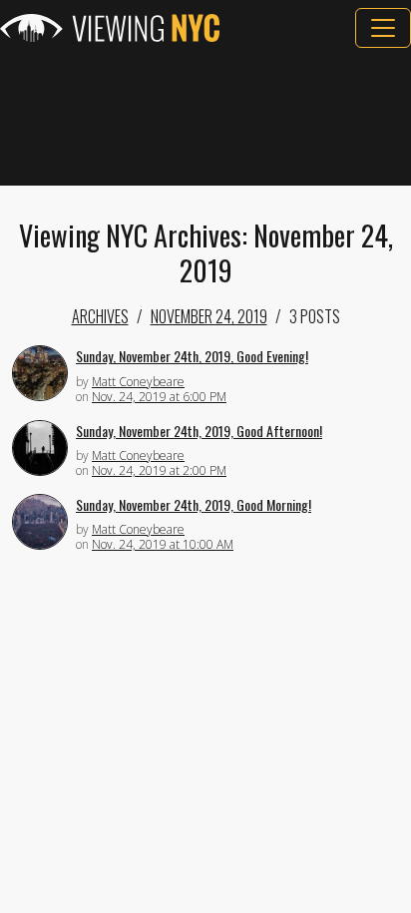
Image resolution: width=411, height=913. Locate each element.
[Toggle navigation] (383, 28)
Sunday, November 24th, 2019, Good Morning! (193, 504)
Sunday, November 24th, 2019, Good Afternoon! (199, 430)
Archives (100, 316)
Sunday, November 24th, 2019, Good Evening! (192, 355)
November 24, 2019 (209, 316)
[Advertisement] (205, 117)
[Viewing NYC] (109, 28)
